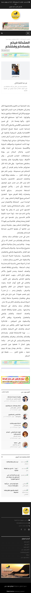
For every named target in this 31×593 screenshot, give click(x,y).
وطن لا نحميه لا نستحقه (14, 397)
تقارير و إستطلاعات (24, 552)
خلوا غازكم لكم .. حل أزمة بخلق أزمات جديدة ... (11, 485)
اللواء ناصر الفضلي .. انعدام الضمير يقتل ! (13, 433)
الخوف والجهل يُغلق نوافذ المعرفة (11, 491)
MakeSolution (10, 591)
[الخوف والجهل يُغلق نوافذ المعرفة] (24, 492)
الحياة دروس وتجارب (15, 423)
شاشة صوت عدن (25, 557)
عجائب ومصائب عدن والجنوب (13, 406)
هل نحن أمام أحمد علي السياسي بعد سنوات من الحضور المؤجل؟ (12, 477)
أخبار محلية (26, 542)
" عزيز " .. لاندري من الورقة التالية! (11, 469)
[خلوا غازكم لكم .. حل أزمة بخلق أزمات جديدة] (24, 485)
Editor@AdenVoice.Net (22, 523)
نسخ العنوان (6, 50)
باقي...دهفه (17, 443)
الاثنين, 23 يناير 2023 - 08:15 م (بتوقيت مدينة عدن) (18, 39)
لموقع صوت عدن (9, 586)
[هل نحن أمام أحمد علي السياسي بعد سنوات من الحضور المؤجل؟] (24, 475)
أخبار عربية (26, 544)
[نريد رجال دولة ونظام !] (24, 463)
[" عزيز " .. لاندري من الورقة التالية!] (24, 469)
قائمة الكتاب (5, 392)
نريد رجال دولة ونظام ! (12, 462)
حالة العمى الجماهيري (14, 414)
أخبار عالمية (26, 547)
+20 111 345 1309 (23, 526)
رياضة (27, 555)
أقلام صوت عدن (25, 392)
